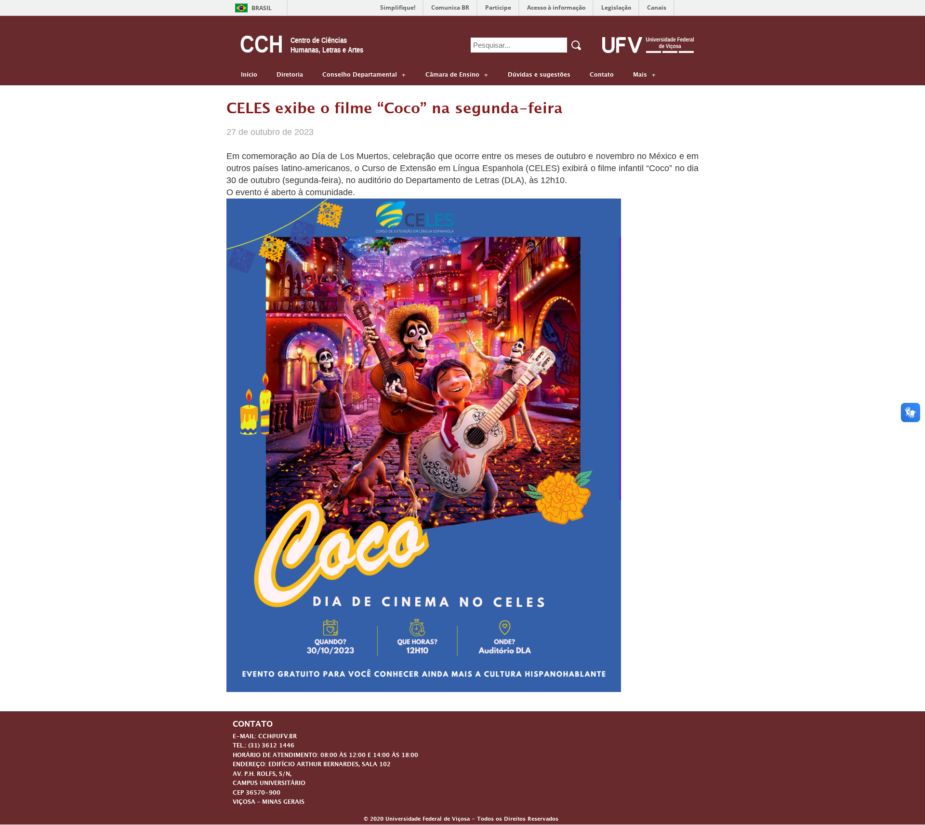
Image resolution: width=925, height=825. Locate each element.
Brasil (261, 8)
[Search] (576, 45)
